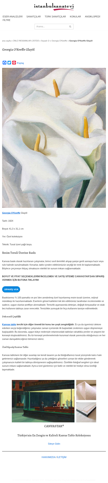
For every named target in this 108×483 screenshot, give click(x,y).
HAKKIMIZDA (48, 457)
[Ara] (70, 26)
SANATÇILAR (33, 16)
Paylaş (20, 63)
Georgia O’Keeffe (59, 41)
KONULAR (75, 16)
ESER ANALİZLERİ (12, 16)
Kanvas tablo (9, 324)
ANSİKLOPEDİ (92, 16)
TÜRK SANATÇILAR (55, 16)
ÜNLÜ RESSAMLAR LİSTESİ (26, 41)
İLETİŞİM (61, 457)
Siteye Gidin (54, 444)
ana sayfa (6, 41)
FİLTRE (6, 20)
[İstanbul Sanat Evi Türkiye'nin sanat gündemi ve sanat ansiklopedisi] (54, 7)
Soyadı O (45, 41)
